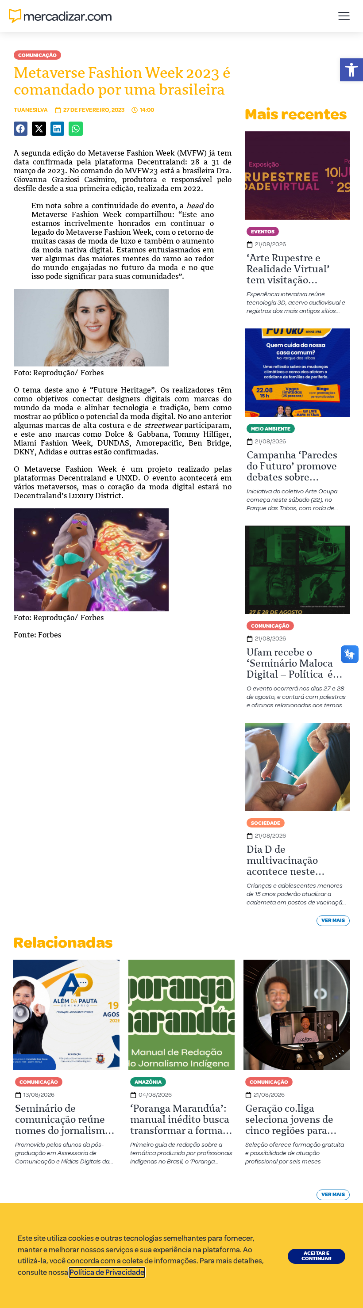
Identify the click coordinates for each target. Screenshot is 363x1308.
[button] (351, 69)
